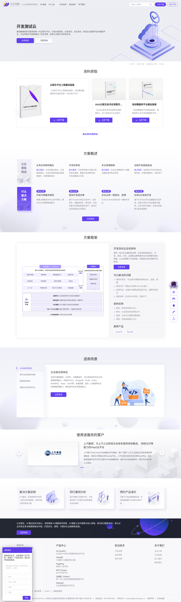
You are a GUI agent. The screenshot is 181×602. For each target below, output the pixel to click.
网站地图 (160, 598)
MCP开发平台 (62, 571)
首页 (133, 64)
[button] (82, 467)
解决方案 (140, 64)
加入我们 (158, 559)
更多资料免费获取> (91, 134)
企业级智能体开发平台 (65, 584)
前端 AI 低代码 (62, 565)
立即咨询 (121, 267)
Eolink (47, 591)
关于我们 (81, 4)
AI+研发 (43, 4)
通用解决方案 (151, 64)
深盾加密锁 (57, 591)
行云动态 (158, 555)
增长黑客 (37, 591)
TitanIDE (130, 332)
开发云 (161, 64)
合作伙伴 (63, 4)
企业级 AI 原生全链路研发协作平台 (70, 552)
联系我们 (158, 562)
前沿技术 (72, 4)
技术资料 (118, 555)
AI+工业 (52, 4)
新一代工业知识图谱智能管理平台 (70, 578)
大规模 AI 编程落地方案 (65, 558)
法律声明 (150, 598)
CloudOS (119, 332)
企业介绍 (158, 551)
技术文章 (118, 559)
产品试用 (118, 551)
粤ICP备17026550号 (83, 598)
